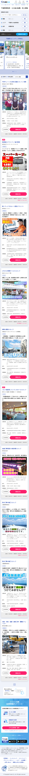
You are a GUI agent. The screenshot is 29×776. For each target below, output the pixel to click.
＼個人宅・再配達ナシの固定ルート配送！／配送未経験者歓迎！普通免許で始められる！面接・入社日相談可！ (14, 214)
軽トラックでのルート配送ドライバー (13, 206)
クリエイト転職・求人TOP (5, 4)
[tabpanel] (14, 55)
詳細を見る (18, 129)
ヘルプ (17, 760)
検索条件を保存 (22, 34)
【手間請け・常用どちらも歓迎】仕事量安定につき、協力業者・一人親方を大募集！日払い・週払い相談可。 (14, 632)
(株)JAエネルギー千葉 (6, 273)
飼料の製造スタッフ (8, 329)
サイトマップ (22, 758)
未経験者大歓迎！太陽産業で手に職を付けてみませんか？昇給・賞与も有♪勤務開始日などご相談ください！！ (14, 570)
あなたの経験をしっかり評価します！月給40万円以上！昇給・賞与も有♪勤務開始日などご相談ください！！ (14, 511)
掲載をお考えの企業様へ (18, 762)
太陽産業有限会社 (5, 504)
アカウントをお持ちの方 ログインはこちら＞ (14, 730)
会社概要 (23, 760)
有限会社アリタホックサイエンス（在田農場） (11, 331)
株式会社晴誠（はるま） (7, 625)
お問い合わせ (8, 762)
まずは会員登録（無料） (14, 727)
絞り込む (25, 14)
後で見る (6, 129)
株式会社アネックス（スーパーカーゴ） (10, 144)
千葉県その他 (17, 4)
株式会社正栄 (5, 450)
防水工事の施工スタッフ (9, 502)
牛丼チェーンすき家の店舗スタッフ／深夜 (14, 82)
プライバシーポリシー (9, 760)
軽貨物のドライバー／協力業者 (11, 142)
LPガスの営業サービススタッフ (11, 271)
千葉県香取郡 (23, 4)
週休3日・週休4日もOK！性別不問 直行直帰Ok (14, 455)
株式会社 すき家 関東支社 (7, 84)
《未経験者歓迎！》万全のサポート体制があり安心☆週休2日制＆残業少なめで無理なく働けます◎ (14, 398)
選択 (25, 18)
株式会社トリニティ (6, 208)
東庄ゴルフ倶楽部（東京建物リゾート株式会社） (12, 391)
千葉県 (12, 4)
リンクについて (13, 758)
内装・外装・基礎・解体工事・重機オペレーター (14, 622)
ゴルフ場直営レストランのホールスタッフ (14, 389)
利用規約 (6, 758)
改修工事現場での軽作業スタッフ (11, 448)
